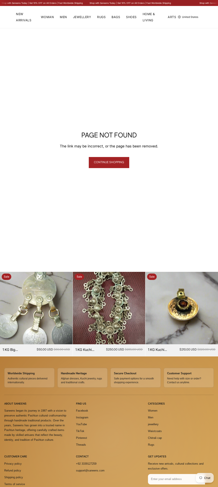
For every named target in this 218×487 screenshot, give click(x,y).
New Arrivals (23, 17)
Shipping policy (13, 477)
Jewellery (82, 17)
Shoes (131, 17)
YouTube (81, 424)
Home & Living (149, 17)
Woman (47, 17)
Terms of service (14, 484)
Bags (116, 17)
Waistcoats (155, 431)
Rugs (101, 17)
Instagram (82, 417)
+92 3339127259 (86, 463)
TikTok (80, 431)
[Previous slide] (6, 308)
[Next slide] (66, 308)
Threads (81, 444)
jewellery (153, 424)
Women (152, 410)
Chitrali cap (155, 437)
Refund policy (12, 470)
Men (63, 17)
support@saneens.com (90, 470)
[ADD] (66, 338)
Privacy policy (13, 463)
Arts (172, 17)
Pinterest (81, 437)
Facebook (82, 410)
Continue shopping (109, 162)
